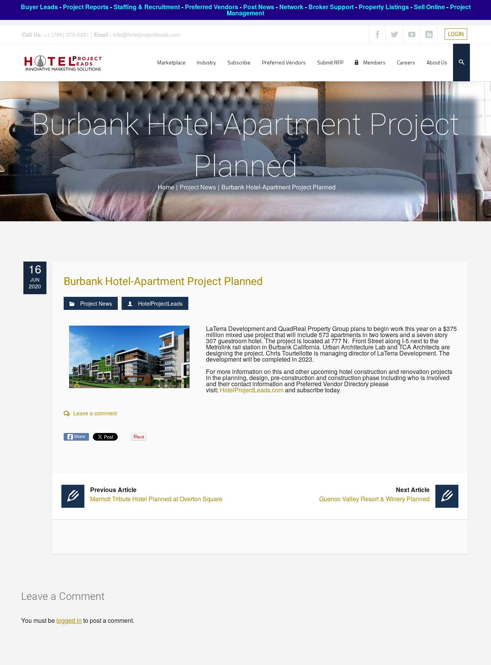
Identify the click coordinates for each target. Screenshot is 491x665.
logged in (69, 620)
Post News (258, 6)
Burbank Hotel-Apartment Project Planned (163, 281)
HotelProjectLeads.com (251, 389)
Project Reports (86, 6)
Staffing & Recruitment (147, 6)
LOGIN (456, 34)
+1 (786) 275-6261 (66, 34)
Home (166, 187)
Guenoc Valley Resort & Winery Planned (374, 494)
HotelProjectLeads (160, 303)
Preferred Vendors (211, 6)
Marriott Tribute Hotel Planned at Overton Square (156, 494)
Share (79, 436)
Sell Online (429, 6)
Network (291, 6)
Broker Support (331, 6)
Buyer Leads (39, 6)
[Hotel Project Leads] (63, 62)
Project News (198, 187)
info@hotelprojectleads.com (147, 34)
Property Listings (384, 6)
